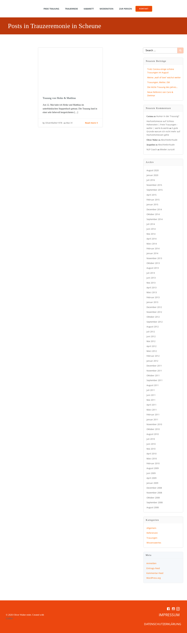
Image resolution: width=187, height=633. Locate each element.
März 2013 (152, 292)
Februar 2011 (153, 414)
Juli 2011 (151, 390)
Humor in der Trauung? (167, 116)
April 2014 (151, 238)
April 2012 (151, 346)
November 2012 (154, 312)
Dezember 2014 (154, 209)
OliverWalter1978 (53, 122)
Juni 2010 (151, 444)
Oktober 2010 (153, 429)
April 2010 (151, 453)
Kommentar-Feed (154, 573)
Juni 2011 (151, 395)
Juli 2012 (151, 331)
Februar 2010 (153, 463)
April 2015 (151, 194)
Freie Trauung (51, 8)
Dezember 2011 (154, 365)
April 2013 (151, 287)
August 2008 (153, 507)
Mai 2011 (151, 399)
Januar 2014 (152, 253)
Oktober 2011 (153, 375)
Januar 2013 (152, 302)
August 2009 (153, 468)
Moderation (106, 8)
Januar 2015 (152, 204)
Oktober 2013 (153, 263)
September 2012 (155, 321)
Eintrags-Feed (153, 568)
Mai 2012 (151, 341)
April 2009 (151, 478)
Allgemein (151, 528)
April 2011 (151, 404)
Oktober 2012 (153, 316)
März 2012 (152, 351)
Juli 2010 (151, 439)
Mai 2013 (151, 282)
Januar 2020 (152, 175)
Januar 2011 (152, 419)
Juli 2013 (151, 273)
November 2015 (154, 185)
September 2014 (155, 219)
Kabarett (89, 8)
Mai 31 (69, 122)
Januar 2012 (152, 360)
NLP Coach (152, 149)
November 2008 (154, 492)
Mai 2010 (151, 448)
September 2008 (155, 502)
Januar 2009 (152, 483)
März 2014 (152, 243)
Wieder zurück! (167, 149)
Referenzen (152, 532)
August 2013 (153, 268)
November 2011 (154, 370)
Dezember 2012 (154, 307)
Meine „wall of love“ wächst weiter (164, 77)
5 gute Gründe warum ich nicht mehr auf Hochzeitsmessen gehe (163, 131)
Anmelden (151, 563)
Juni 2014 (151, 228)
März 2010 (152, 458)
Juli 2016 (151, 180)
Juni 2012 (151, 336)
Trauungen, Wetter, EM (158, 82)
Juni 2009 (151, 473)
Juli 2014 (151, 224)
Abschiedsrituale (169, 139)
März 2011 (152, 409)
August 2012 (153, 326)
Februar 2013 (153, 297)
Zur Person (125, 8)
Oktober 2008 (153, 497)
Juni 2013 (151, 277)
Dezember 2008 (154, 487)
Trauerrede (71, 8)
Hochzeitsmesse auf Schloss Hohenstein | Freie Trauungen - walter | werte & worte (162, 124)
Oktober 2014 (153, 214)
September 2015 (155, 189)
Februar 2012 (153, 355)
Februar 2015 (153, 199)
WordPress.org (153, 578)
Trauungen (152, 537)
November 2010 (154, 424)
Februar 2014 (153, 248)
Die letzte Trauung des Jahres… (162, 87)
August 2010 (153, 434)
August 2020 (153, 170)
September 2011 (155, 380)
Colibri (9, 618)
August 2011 (153, 385)
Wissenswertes (154, 542)
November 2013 (154, 258)
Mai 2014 (151, 233)
